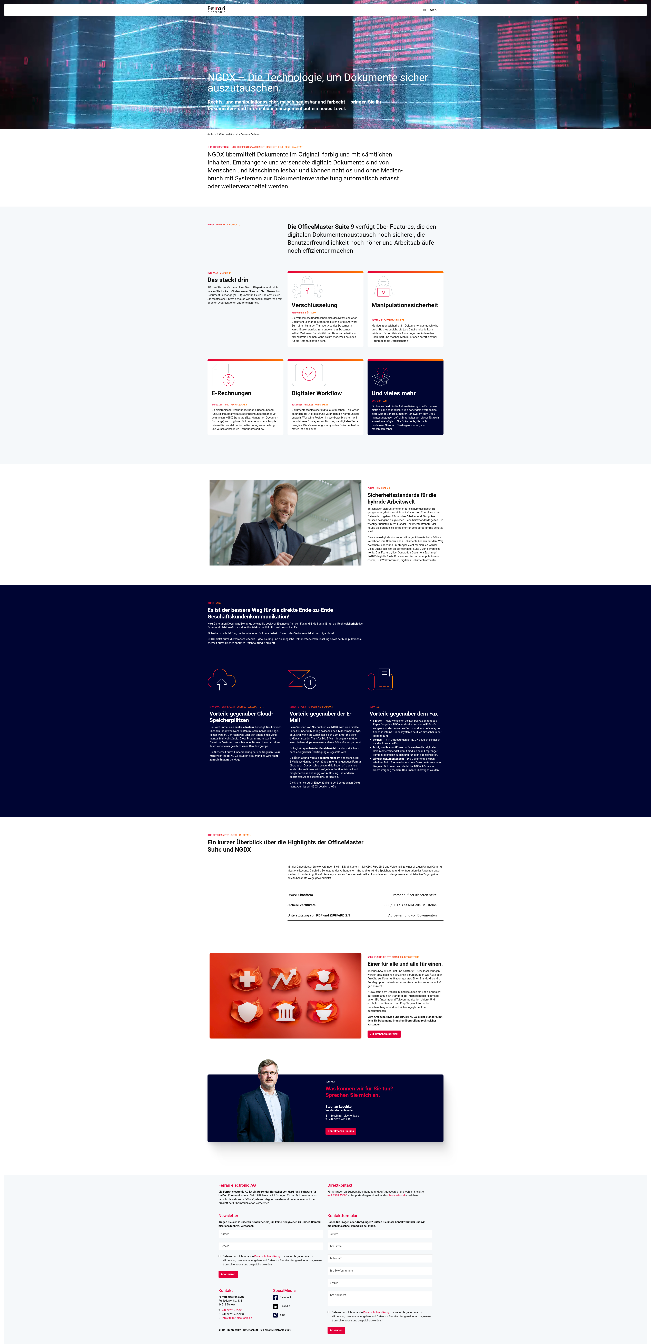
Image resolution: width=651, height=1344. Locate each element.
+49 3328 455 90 (232, 1310)
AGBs (222, 1330)
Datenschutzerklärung (267, 1256)
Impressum (234, 1330)
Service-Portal (396, 1195)
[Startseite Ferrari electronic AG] (216, 12)
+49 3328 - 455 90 (340, 1119)
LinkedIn (285, 1306)
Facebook (286, 1297)
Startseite (212, 134)
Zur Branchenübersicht (384, 1034)
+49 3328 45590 (337, 1195)
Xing (282, 1315)
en (423, 10)
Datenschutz (250, 1330)
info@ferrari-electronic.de (344, 1115)
